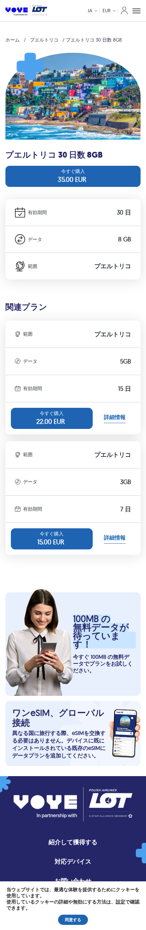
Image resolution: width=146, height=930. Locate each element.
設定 (120, 902)
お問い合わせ (73, 881)
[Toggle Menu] (136, 11)
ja (90, 10)
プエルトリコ (44, 40)
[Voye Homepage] (26, 11)
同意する (73, 920)
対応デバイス (73, 861)
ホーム (12, 40)
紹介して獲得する (73, 842)
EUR (107, 10)
